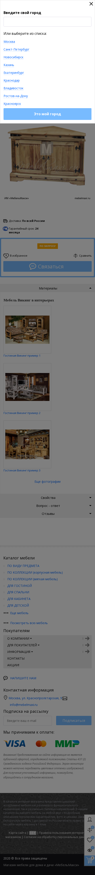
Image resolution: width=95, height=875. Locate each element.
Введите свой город (22, 12)
